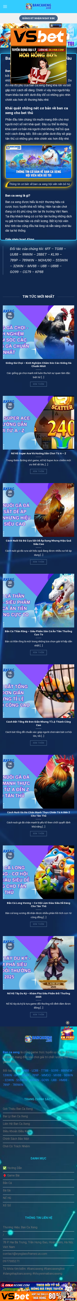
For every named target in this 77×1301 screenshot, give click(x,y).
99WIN (27, 254)
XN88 (25, 1070)
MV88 (31, 266)
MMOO (46, 1075)
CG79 (27, 272)
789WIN (28, 260)
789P (14, 260)
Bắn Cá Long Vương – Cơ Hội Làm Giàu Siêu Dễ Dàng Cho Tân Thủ (38, 904)
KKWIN (34, 1080)
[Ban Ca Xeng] (38, 6)
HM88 (63, 1080)
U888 (54, 266)
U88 (44, 266)
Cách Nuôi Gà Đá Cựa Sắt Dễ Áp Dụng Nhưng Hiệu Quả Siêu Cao (38, 542)
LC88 (35, 1070)
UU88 (14, 254)
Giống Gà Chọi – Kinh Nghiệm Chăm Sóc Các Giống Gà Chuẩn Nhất (38, 364)
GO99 (14, 272)
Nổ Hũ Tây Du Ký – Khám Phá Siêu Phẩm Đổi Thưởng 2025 (38, 995)
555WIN (62, 260)
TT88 (44, 1070)
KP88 (39, 272)
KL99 (55, 254)
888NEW (66, 1070)
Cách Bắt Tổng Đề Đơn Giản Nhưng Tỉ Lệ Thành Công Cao (38, 723)
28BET (42, 254)
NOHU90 (44, 260)
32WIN (18, 266)
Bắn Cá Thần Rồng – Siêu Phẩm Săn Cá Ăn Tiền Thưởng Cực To (38, 633)
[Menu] (5, 6)
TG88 (59, 249)
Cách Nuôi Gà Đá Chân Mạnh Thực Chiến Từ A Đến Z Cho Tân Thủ (38, 814)
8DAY (25, 1075)
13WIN (7, 1075)
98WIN (68, 1075)
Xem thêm (38, 384)
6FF (47, 249)
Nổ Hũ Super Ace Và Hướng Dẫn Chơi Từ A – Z (38, 453)
